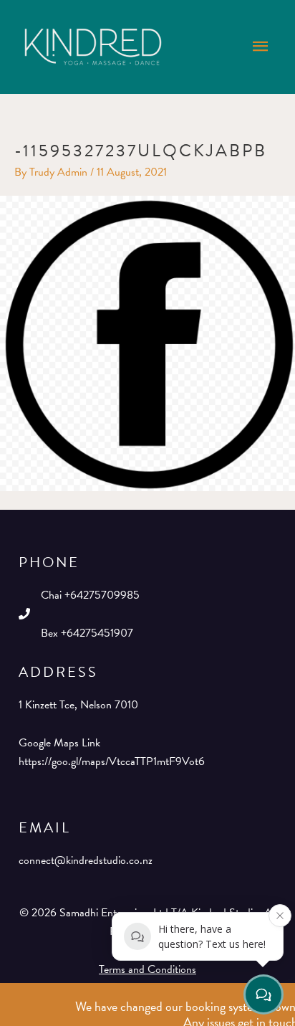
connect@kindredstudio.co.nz (86, 860)
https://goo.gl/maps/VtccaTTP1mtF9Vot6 (112, 761)
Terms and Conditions (147, 969)
